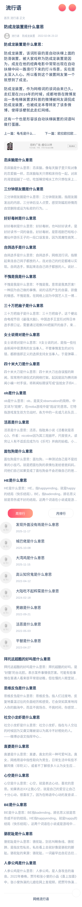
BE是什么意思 (15, 805)
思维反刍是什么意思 (20, 688)
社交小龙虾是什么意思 (22, 717)
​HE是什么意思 (15, 480)
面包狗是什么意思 (18, 451)
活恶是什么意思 (16, 422)
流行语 (13, 8)
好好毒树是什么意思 (20, 218)
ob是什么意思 (15, 393)
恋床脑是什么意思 (18, 160)
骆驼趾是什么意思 (18, 834)
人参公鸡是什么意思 (20, 863)
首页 (7, 18)
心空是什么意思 (16, 776)
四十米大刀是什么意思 (22, 364)
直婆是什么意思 (16, 746)
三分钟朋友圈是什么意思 (23, 189)
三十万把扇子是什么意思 (23, 306)
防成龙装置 (28, 35)
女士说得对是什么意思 (22, 335)
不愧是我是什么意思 (20, 277)
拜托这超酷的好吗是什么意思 (27, 659)
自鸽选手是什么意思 (20, 247)
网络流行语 (41, 899)
